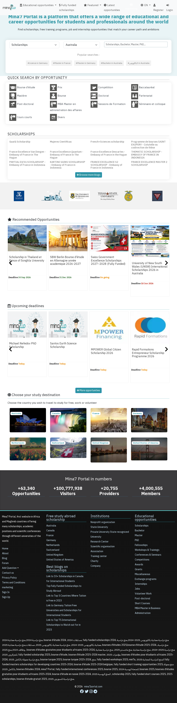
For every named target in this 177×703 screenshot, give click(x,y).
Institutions (100, 516)
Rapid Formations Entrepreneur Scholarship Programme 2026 (148, 353)
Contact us (8, 573)
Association (97, 551)
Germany (51, 540)
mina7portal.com (93, 686)
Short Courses (142, 603)
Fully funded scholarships (67, 7)
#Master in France (61, 63)
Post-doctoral (142, 598)
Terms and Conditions (13, 582)
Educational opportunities (145, 517)
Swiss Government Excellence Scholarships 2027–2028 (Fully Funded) (108, 260)
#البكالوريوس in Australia (138, 63)
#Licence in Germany (38, 63)
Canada (50, 530)
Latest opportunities (112, 7)
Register (158, 10)
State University (99, 527)
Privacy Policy (9, 578)
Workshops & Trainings (147, 550)
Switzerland (52, 550)
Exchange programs (145, 579)
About (5, 553)
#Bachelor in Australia (111, 63)
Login (169, 10)
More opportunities (89, 390)
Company (96, 566)
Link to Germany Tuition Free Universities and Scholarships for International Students (63, 610)
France (50, 535)
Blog (4, 558)
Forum (5, 563)
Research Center (100, 541)
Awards (139, 564)
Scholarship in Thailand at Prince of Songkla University (26, 259)
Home (5, 548)
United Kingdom (54, 555)
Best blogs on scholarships (57, 568)
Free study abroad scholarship (61, 517)
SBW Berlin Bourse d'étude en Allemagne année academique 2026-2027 (67, 260)
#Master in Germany (85, 63)
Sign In (6, 592)
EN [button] (146, 5)
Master (139, 535)
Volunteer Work (143, 593)
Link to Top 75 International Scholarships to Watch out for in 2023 (63, 625)
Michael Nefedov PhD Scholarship (22, 345)
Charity (94, 561)
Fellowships (141, 545)
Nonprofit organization (103, 522)
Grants (138, 569)
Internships (141, 584)
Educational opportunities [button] (38, 5)
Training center (99, 556)
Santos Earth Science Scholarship (63, 345)
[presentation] (10, 263)
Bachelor (140, 530)
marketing (131, 9)
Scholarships (141, 526)
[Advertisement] (88, 695)
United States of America (60, 559)
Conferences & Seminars (148, 555)
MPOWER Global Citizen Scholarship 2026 (106, 351)
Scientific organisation (103, 546)
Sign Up (6, 597)
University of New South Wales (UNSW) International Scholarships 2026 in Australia (149, 268)
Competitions (142, 559)
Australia (51, 526)
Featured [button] (92, 5)
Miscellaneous (142, 574)
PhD (137, 540)
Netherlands (53, 545)
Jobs (137, 589)
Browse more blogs (89, 175)
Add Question (9, 568)
